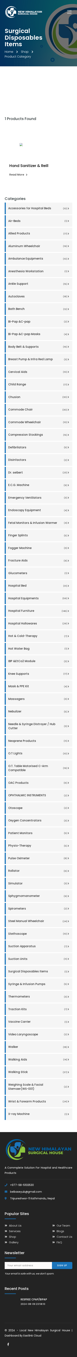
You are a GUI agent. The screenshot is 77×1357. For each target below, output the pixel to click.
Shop (25, 52)
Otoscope (38, 808)
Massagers (38, 699)
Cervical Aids (38, 372)
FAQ (59, 1242)
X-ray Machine (38, 1114)
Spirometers (38, 909)
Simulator (38, 883)
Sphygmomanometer (38, 896)
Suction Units (38, 959)
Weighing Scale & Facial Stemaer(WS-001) (38, 1087)
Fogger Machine (38, 548)
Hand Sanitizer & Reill (28, 165)
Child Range (38, 384)
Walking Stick (38, 1072)
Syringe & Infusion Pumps (38, 984)
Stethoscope (38, 934)
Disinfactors (38, 460)
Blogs (60, 1231)
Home (9, 52)
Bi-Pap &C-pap (38, 322)
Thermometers (38, 996)
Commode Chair (38, 409)
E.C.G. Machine (38, 485)
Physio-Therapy (38, 846)
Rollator (38, 871)
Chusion (38, 397)
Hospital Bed (38, 586)
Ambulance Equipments (38, 259)
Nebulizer (38, 711)
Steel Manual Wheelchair (38, 921)
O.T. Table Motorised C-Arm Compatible (38, 768)
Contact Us (64, 1237)
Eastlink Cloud (32, 1335)
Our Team (63, 1225)
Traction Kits (38, 1009)
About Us (15, 1225)
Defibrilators (38, 447)
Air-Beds (38, 221)
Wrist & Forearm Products (38, 1101)
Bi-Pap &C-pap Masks (38, 334)
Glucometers (38, 573)
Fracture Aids (38, 560)
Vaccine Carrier (38, 1022)
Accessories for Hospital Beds (38, 208)
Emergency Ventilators (38, 498)
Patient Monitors (38, 833)
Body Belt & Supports (38, 347)
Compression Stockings (38, 435)
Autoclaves (38, 296)
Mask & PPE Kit (38, 686)
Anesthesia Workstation (38, 271)
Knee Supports (38, 674)
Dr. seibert (38, 472)
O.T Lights (38, 753)
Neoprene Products (38, 741)
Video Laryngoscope (38, 1034)
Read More (16, 174)
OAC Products (38, 783)
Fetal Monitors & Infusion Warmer (38, 523)
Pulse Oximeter (38, 858)
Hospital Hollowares (38, 623)
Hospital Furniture (38, 611)
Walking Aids (38, 1059)
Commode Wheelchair (38, 422)
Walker (38, 1047)
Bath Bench (38, 309)
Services (15, 1231)
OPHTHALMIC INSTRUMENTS (38, 795)
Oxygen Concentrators (38, 820)
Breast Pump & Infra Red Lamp (38, 359)
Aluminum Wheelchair (38, 246)
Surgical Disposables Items (38, 971)
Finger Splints (38, 535)
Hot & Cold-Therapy (38, 636)
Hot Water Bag (38, 649)
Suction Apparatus (38, 946)
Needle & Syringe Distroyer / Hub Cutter (38, 726)
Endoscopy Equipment (38, 510)
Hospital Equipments (38, 598)
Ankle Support (38, 284)
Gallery (14, 1242)
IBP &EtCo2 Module (38, 661)
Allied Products (38, 233)
